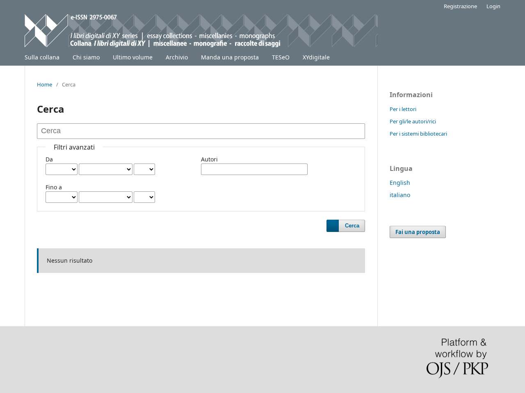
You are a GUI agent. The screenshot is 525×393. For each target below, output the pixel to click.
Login (493, 6)
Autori (209, 159)
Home (44, 84)
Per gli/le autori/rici (413, 121)
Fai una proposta (417, 232)
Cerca (352, 226)
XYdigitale (316, 57)
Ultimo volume (133, 57)
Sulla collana (42, 57)
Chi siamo (86, 57)
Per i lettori (403, 109)
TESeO (281, 57)
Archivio (177, 57)
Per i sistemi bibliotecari (418, 133)
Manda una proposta (230, 57)
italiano (400, 195)
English (400, 182)
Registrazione (460, 6)
